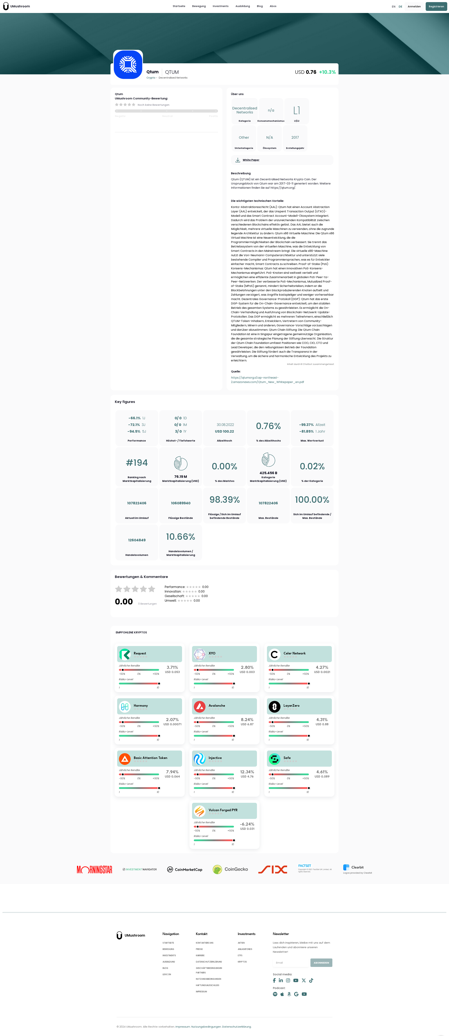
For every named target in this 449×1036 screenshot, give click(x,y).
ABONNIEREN (321, 962)
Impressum (183, 1026)
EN (393, 7)
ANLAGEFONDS (245, 949)
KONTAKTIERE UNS (204, 942)
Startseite (179, 6)
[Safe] (299, 772)
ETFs (240, 955)
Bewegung (199, 6)
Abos (273, 6)
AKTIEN (241, 942)
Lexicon (167, 974)
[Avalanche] (224, 720)
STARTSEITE (168, 942)
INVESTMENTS (169, 955)
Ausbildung (243, 6)
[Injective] (224, 772)
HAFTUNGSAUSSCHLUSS (207, 985)
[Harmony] (150, 720)
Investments (221, 6)
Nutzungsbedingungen (206, 1026)
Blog (260, 6)
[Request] (150, 667)
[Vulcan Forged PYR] (224, 824)
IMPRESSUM (201, 991)
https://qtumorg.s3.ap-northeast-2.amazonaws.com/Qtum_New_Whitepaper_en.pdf (267, 380)
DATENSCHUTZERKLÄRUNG (209, 961)
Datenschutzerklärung (236, 1026)
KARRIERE (200, 955)
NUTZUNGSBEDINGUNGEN (208, 978)
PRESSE (199, 949)
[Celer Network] (299, 667)
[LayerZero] (299, 720)
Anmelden (414, 6)
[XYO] (224, 667)
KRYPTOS (242, 961)
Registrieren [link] (436, 6)
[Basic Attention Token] (150, 772)
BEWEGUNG (168, 949)
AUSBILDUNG (169, 961)
